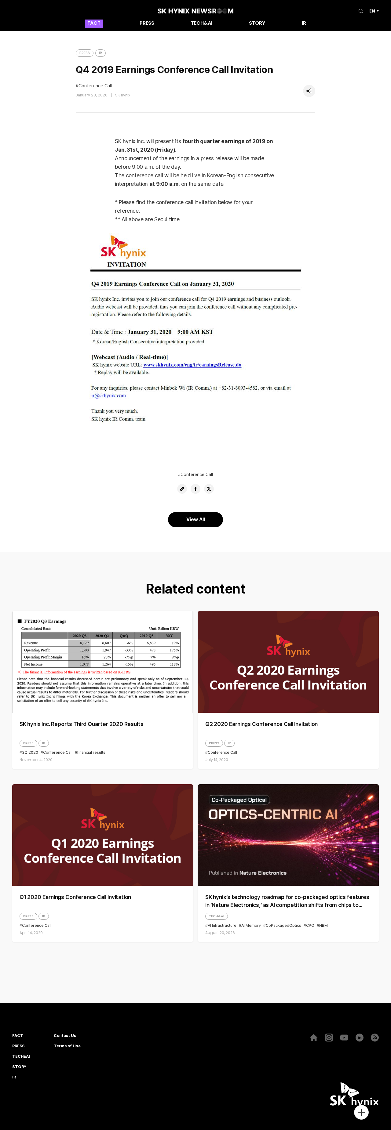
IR (304, 24)
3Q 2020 (30, 752)
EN (372, 11)
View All (195, 519)
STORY (257, 24)
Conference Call (95, 86)
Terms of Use (67, 1046)
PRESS (147, 24)
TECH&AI (201, 24)
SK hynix (122, 95)
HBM (323, 925)
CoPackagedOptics (283, 925)
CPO (310, 925)
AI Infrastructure (222, 925)
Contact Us (65, 1036)
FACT (93, 24)
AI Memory (251, 925)
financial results (91, 752)
